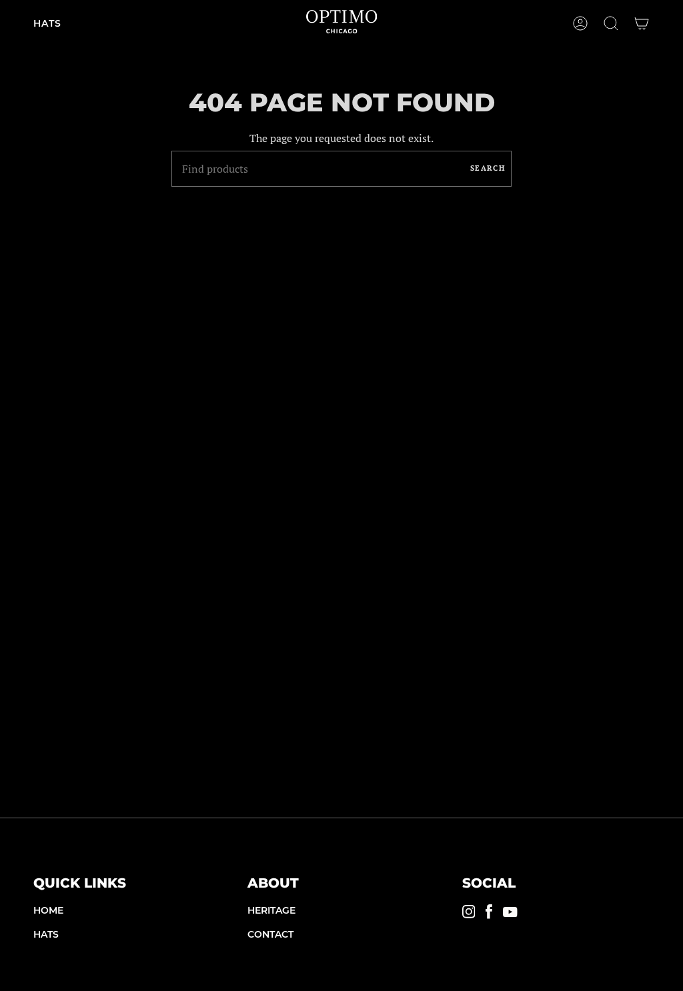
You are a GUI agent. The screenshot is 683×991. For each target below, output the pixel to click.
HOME (48, 910)
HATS (46, 934)
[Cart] (641, 23)
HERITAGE (271, 910)
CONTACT (270, 934)
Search (487, 168)
